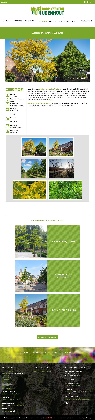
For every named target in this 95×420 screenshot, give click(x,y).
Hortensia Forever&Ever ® (10, 399)
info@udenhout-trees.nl (74, 385)
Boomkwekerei (21, 405)
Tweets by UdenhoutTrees (42, 371)
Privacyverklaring (85, 418)
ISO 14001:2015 (7, 388)
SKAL (3, 382)
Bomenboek (6, 411)
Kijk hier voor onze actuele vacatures (77, 399)
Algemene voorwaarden (66, 418)
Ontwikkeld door (43, 418)
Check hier (68, 391)
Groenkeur (5, 375)
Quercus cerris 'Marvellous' (11, 394)
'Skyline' (51, 99)
